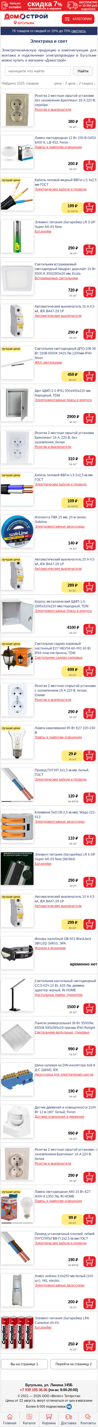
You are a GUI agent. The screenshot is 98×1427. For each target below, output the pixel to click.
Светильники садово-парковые (59, 658)
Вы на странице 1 (24, 1364)
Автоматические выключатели (58, 316)
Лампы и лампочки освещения (58, 147)
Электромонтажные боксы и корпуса (63, 400)
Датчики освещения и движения (59, 1117)
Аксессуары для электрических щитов (64, 1074)
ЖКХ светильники (48, 362)
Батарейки (43, 231)
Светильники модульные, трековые (62, 1032)
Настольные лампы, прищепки (58, 995)
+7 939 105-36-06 (33, 1390)
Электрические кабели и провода (61, 189)
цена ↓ (73, 83)
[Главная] (26, 16)
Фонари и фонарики (50, 948)
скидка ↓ (89, 83)
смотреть (78, 31)
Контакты (88, 1423)
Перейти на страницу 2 (74, 1364)
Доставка (68, 1423)
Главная (9, 1423)
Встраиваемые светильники (56, 278)
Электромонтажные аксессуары (60, 526)
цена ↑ (59, 83)
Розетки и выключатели (53, 110)
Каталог (29, 1423)
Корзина (49, 1423)
